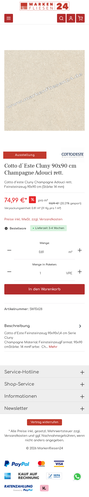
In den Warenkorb (44, 289)
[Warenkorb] (80, 18)
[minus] (9, 250)
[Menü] (8, 18)
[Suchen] (61, 18)
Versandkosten (15, 435)
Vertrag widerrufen (44, 422)
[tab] (43, 336)
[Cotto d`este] (73, 155)
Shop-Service (19, 384)
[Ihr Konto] (71, 18)
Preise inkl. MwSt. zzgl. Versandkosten (33, 219)
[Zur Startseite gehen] (44, 6)
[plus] (80, 250)
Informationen (20, 396)
